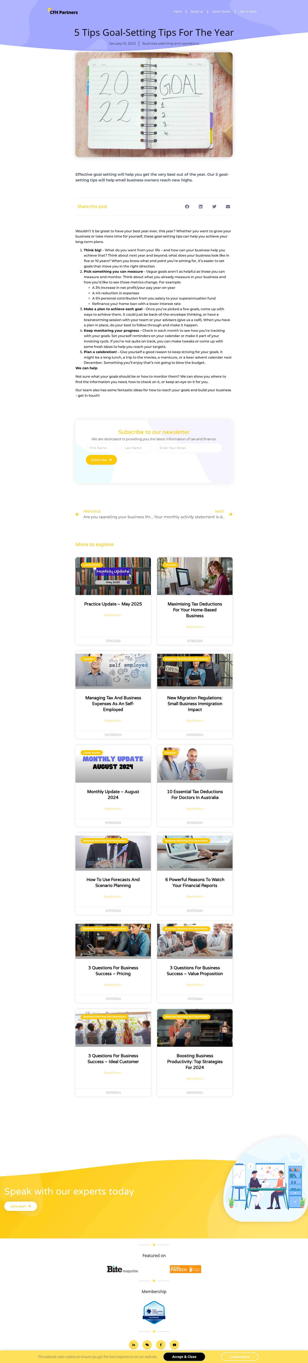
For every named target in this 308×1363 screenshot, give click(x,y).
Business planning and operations (170, 43)
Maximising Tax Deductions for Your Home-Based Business (195, 610)
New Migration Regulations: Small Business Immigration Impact (195, 704)
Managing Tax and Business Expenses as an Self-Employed (113, 704)
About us (197, 11)
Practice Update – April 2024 (195, 1149)
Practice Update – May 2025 (113, 604)
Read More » (113, 615)
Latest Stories (221, 11)
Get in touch (248, 11)
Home (178, 11)
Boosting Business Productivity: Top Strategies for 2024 (195, 1061)
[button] (187, 207)
